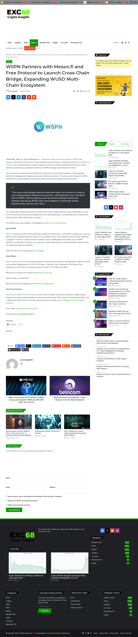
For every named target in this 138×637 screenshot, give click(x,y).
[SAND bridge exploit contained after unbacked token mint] (101, 195)
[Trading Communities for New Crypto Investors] (101, 305)
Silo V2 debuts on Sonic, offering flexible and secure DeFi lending (75, 433)
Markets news (45, 42)
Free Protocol (11, 295)
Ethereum (37, 2)
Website (52, 487)
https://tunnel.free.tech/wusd (56, 223)
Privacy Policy (76, 604)
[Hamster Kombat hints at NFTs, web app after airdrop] (101, 314)
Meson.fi (79, 162)
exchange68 (14, 91)
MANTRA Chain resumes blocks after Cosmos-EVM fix (55, 48)
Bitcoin (94, 549)
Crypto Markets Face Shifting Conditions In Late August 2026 (120, 152)
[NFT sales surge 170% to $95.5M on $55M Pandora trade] (101, 184)
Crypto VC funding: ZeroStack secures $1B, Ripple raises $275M (117, 173)
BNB (112, 2)
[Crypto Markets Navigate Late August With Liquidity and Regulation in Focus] (101, 164)
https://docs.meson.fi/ (43, 273)
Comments (125, 144)
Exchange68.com (42, 633)
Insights (18, 42)
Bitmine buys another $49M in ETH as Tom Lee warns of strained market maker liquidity (18, 433)
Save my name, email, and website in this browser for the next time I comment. (35, 496)
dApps (55, 42)
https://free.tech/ (23, 295)
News (33, 42)
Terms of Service (76, 607)
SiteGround (65, 633)
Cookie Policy (75, 601)
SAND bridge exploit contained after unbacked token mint (118, 194)
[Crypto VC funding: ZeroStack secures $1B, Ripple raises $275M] (101, 174)
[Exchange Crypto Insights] (18, 14)
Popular (112, 144)
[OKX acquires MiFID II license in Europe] (48, 422)
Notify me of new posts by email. (19, 505)
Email (8, 487)
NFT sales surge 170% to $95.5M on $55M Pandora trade (118, 183)
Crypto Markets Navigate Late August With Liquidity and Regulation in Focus (119, 163)
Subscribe (45, 611)
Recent (100, 144)
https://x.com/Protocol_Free (27, 308)
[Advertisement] (90, 22)
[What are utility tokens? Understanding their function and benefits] (101, 282)
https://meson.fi (19, 262)
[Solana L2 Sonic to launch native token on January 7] (101, 324)
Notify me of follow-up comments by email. (23, 501)
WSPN (8, 234)
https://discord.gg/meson (43, 284)
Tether (64, 2)
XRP (90, 2)
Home (10, 42)
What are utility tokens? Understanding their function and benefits (120, 281)
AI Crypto (64, 42)
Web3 (26, 42)
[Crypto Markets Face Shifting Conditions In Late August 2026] (101, 153)
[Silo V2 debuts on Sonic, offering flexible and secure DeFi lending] (77, 422)
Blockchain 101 (76, 42)
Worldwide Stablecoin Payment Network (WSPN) (60, 159)
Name (8, 478)
